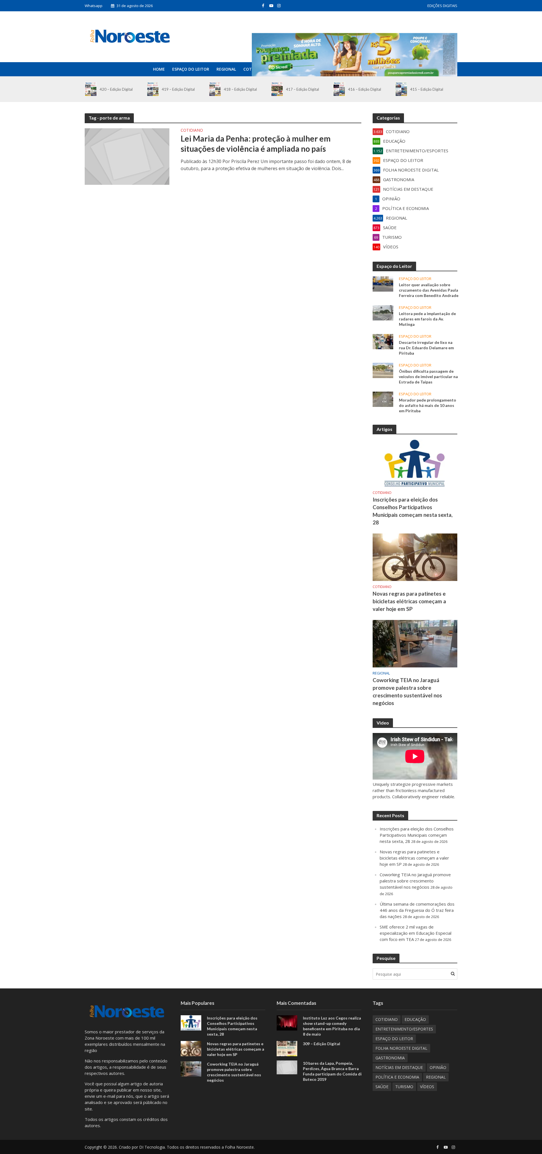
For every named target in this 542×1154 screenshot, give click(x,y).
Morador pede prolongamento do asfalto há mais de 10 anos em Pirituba (427, 405)
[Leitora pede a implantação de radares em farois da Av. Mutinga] (383, 312)
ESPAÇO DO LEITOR (190, 69)
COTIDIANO (192, 130)
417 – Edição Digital (302, 89)
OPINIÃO (438, 1067)
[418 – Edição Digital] (215, 89)
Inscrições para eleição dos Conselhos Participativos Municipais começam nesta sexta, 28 (413, 511)
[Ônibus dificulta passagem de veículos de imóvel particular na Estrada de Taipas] (383, 370)
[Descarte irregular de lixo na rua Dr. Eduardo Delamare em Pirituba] (383, 341)
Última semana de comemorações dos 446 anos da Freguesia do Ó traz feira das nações (417, 910)
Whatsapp (93, 5)
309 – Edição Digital (321, 1043)
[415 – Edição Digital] (401, 89)
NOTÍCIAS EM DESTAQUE (399, 1067)
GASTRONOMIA (390, 1057)
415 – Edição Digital (426, 89)
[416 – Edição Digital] (339, 89)
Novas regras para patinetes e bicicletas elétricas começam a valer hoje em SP (409, 601)
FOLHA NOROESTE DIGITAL (401, 1048)
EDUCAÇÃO (415, 1019)
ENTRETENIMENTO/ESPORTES (404, 1029)
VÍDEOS (427, 1086)
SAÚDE (381, 1086)
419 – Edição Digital (178, 89)
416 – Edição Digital (364, 89)
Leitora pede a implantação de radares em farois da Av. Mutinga (427, 319)
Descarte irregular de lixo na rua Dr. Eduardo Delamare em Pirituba (426, 347)
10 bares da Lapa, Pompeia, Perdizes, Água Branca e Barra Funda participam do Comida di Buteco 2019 (332, 1071)
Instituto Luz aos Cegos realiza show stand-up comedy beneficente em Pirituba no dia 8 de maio (332, 1026)
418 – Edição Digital (240, 89)
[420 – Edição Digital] (91, 89)
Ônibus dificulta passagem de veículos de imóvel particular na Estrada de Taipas (428, 376)
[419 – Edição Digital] (153, 89)
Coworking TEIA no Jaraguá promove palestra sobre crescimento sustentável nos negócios (407, 691)
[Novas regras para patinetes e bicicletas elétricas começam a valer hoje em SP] (415, 556)
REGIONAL (226, 69)
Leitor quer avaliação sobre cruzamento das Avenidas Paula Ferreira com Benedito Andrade (428, 290)
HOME (159, 69)
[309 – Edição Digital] (287, 1048)
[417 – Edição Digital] (277, 89)
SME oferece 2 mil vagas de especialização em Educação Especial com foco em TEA (415, 933)
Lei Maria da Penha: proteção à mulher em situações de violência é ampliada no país (256, 143)
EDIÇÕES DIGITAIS (442, 5)
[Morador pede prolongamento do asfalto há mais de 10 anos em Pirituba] (383, 399)
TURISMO (404, 1086)
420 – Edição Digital (116, 89)
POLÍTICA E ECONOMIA (397, 1077)
